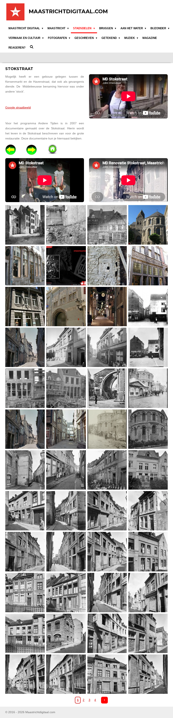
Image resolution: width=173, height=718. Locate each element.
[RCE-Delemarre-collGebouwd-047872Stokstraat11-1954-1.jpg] (147, 510)
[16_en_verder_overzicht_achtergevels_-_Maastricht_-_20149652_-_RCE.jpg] (25, 224)
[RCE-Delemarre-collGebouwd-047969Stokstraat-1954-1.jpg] (147, 674)
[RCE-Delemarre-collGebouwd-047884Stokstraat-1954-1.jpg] (106, 551)
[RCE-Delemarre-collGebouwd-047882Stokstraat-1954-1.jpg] (66, 551)
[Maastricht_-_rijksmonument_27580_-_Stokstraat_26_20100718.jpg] (147, 265)
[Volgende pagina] (104, 700)
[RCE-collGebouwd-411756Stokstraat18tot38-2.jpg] (25, 429)
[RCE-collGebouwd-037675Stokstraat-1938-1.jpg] (147, 347)
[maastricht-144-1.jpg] (147, 306)
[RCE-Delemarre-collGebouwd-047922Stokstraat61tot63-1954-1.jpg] (25, 633)
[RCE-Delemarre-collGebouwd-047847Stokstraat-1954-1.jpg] (66, 510)
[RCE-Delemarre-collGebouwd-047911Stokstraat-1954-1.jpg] (66, 592)
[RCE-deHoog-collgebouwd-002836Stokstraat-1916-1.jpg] (66, 469)
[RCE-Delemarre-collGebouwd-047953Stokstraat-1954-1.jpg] (66, 674)
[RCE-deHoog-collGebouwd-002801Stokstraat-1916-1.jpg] (147, 429)
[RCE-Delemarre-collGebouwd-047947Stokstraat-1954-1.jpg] (25, 674)
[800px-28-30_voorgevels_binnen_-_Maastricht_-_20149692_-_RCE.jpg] (106, 224)
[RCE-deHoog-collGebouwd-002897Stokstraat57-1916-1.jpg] (147, 469)
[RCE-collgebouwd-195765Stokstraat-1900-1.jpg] (106, 388)
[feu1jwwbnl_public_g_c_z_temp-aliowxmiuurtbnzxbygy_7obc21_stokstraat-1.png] (66, 265)
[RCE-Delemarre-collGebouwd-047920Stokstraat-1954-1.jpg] (106, 592)
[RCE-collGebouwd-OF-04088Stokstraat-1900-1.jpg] (106, 429)
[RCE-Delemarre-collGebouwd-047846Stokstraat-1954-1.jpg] (25, 510)
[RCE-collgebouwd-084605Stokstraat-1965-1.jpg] (66, 388)
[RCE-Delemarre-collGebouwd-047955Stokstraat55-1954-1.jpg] (106, 674)
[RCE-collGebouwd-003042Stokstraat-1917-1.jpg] (106, 347)
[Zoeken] (32, 47)
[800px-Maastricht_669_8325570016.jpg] (147, 224)
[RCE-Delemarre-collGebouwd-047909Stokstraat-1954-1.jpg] (147, 551)
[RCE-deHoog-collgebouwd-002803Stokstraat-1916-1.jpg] (25, 469)
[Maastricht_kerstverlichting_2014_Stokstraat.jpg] (106, 306)
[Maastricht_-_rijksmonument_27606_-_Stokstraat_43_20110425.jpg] (66, 306)
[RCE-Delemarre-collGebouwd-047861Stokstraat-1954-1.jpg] (106, 510)
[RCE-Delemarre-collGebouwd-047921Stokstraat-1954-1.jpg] (147, 592)
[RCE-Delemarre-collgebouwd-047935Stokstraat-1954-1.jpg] (147, 633)
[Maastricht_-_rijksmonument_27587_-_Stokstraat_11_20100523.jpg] (25, 306)
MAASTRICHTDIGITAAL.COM (68, 11)
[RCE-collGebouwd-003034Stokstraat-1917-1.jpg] (66, 347)
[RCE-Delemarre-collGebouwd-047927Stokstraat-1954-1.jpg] (106, 633)
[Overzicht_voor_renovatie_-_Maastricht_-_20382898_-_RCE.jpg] (25, 347)
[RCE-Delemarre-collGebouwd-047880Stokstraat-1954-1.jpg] (25, 551)
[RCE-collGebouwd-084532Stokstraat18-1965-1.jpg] (25, 388)
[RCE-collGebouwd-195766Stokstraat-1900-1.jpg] (147, 388)
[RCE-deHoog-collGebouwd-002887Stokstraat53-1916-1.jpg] (106, 469)
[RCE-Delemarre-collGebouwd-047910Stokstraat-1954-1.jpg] (25, 592)
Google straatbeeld (18, 107)
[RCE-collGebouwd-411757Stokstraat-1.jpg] (66, 429)
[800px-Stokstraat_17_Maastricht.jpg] (25, 265)
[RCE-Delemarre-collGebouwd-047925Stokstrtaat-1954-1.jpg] (66, 633)
